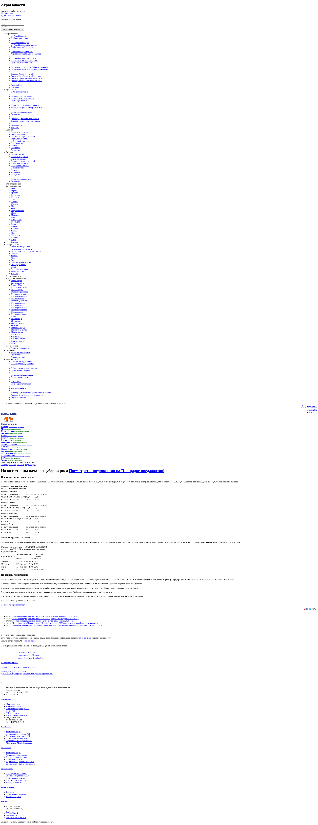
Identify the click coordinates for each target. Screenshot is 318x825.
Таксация (10, 792)
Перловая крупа (18, 328)
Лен (13, 199)
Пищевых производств (20, 269)
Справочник (16, 114)
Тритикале (15, 235)
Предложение (22, 375)
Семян (13, 267)
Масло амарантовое (19, 292)
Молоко (14, 204)
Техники (14, 274)
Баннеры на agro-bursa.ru (26, 107)
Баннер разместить (14, 782)
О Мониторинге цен (19, 38)
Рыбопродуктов (17, 271)
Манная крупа (17, 290)
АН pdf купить (12, 713)
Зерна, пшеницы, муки (20, 247)
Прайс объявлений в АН (21, 63)
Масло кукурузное (19, 296)
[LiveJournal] (315, 609)
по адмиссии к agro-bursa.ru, (27, 652)
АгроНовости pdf (22, 52)
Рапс (13, 217)
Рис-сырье (15, 222)
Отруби (14, 325)
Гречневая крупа (18, 283)
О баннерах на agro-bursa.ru (22, 98)
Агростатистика (18, 357)
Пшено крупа (17, 332)
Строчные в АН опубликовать (19, 741)
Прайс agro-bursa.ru (19, 101)
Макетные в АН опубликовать (19, 743)
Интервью (15, 148)
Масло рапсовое (18, 303)
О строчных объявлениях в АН (24, 58)
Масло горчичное (18, 294)
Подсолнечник (17, 211)
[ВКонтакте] (307, 609)
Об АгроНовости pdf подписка (24, 45)
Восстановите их (28, 641)
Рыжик (14, 226)
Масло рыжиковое (19, 307)
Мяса (13, 258)
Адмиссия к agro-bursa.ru (11, 15)
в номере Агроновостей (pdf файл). (30, 658)
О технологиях (17, 143)
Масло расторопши (19, 305)
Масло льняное (17, 298)
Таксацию (18, 388)
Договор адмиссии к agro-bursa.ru (25, 119)
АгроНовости (6, 699)
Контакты (15, 87)
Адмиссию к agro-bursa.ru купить (20, 762)
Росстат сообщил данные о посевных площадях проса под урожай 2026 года (44, 616)
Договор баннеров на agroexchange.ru (27, 395)
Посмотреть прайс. (9, 663)
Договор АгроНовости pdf (22, 74)
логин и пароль (84, 638)
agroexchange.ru (7, 769)
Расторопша (16, 220)
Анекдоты (15, 150)
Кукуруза (15, 197)
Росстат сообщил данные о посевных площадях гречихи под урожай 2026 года (45, 619)
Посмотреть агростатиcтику (12, 605)
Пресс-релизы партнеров (21, 112)
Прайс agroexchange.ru (20, 370)
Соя (13, 233)
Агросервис (309, 406)
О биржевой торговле (20, 141)
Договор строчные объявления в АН (26, 78)
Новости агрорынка (19, 132)
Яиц (13, 260)
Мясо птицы (16, 319)
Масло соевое (17, 312)
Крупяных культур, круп (21, 249)
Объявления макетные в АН (29, 69)
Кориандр (15, 195)
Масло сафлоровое (19, 310)
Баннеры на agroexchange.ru (17, 776)
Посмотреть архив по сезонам (13, 671)
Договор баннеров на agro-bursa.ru (25, 121)
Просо (14, 213)
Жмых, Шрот (16, 285)
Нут (13, 206)
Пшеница (15, 215)
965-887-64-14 (12, 813)
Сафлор (14, 228)
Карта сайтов (16, 85)
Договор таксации (18, 397)
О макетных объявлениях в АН (24, 60)
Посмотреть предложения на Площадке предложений (116, 470)
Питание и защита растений (23, 136)
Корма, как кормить (19, 139)
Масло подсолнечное (20, 301)
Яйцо (13, 240)
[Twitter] (310, 609)
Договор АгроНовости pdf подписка (26, 76)
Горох (13, 188)
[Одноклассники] (312, 609)
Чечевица (15, 237)
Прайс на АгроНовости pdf (22, 47)
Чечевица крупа (18, 339)
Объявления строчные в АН (29, 67)
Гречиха (14, 193)
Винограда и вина (18, 265)
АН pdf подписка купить (16, 715)
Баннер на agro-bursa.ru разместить (20, 764)
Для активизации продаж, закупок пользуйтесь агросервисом (27, 674)
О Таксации (16, 382)
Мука (13, 316)
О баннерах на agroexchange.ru (24, 368)
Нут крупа (15, 321)
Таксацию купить (13, 797)
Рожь (13, 224)
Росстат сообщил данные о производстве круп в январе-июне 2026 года (42, 621)
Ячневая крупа (17, 341)
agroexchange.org (7, 787)
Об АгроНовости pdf (20, 43)
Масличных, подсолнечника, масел (26, 251)
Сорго (14, 231)
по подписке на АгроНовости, (28, 655)
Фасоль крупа (17, 336)
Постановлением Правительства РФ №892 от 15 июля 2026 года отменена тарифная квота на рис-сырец (56, 623)
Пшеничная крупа (19, 330)
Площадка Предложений (21, 361)
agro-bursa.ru (6, 748)
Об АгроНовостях (18, 36)
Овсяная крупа (17, 323)
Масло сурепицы (18, 314)
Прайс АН (10, 711)
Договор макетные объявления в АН (26, 81)
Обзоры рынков (17, 154)
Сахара (14, 253)
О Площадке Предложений (22, 364)
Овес (13, 208)
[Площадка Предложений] (9, 424)
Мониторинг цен (13, 704)
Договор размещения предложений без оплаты (31, 393)
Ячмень (14, 242)
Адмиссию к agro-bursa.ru (25, 105)
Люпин (14, 202)
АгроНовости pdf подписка (26, 54)
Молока (14, 256)
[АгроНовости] (7, 13)
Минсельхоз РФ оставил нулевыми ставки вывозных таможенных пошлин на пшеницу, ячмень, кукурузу (57, 625)
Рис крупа (15, 334)
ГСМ (13, 343)
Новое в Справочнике (20, 352)
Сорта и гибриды (18, 134)
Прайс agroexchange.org (21, 384)
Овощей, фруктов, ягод (21, 262)
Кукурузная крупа (19, 287)
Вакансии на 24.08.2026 (16, 818)
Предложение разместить (16, 780)
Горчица (14, 190)
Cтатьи (14, 145)
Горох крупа (16, 281)
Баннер (19, 377)
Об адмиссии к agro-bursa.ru (23, 96)
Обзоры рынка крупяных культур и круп (18, 465)
